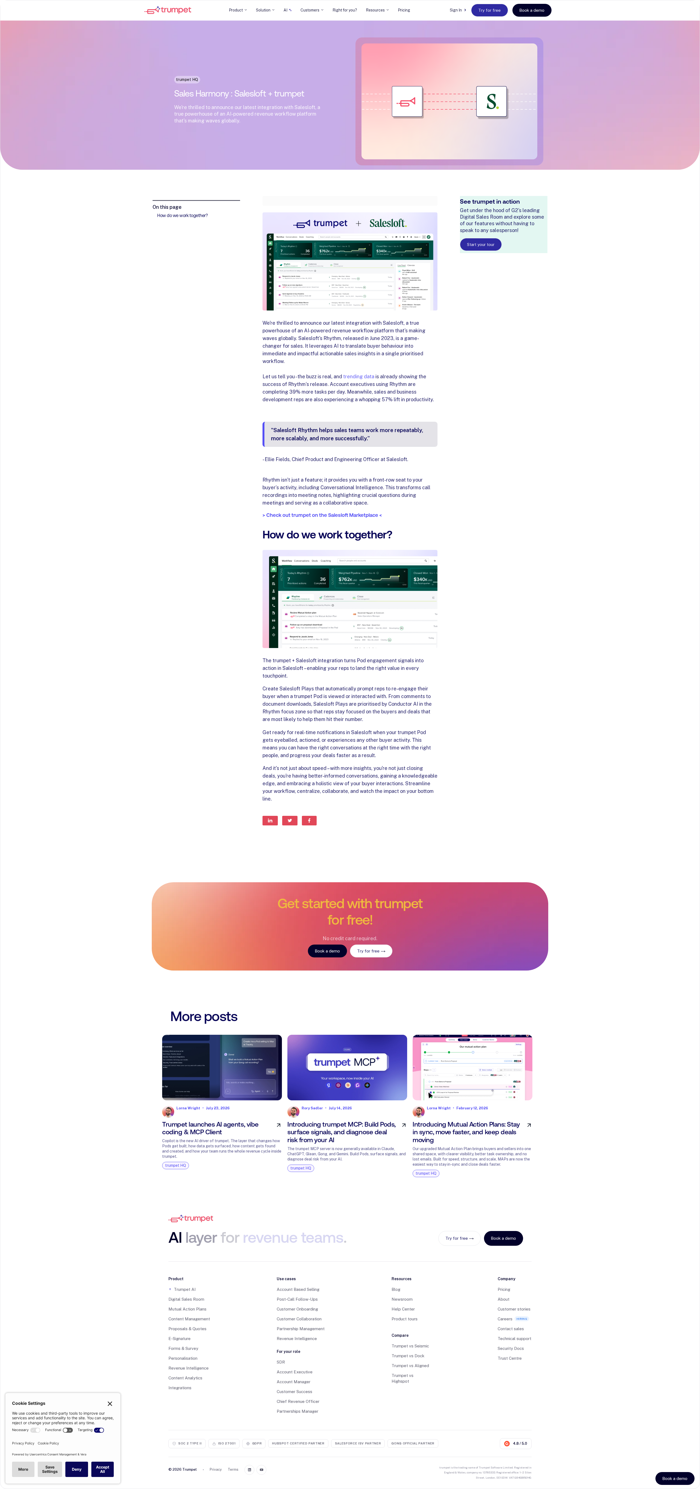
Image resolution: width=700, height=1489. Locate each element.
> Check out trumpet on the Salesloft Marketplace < (322, 515)
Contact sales (511, 1328)
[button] (238, 10)
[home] (167, 10)
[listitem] (222, 1107)
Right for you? (344, 10)
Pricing (404, 10)
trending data (358, 376)
